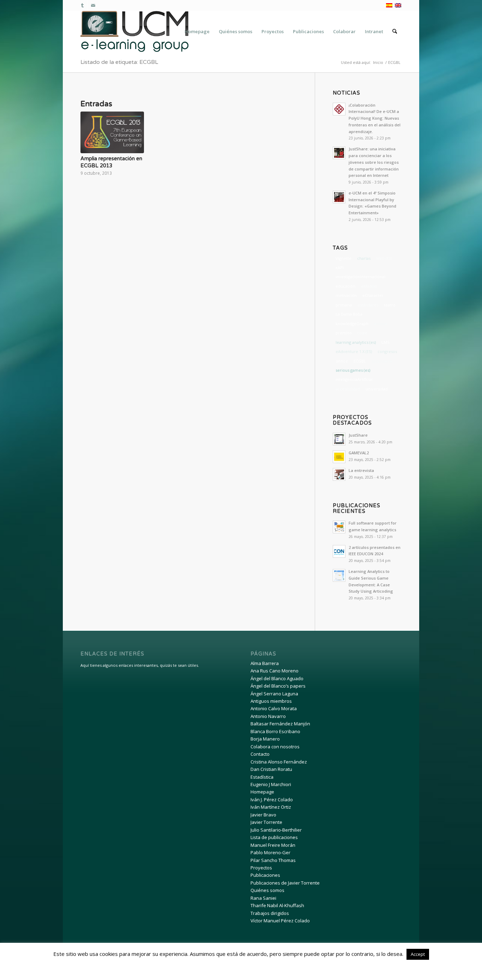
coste (362, 332)
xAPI (340, 267)
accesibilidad (348, 388)
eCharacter (373, 295)
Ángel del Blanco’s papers (278, 686)
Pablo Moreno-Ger (270, 852)
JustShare (358, 435)
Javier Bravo (263, 815)
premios (343, 332)
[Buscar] (395, 31)
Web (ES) (384, 258)
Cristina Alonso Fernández (279, 762)
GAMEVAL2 (359, 452)
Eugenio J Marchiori (271, 784)
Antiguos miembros (271, 701)
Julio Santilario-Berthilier (276, 830)
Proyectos (261, 867)
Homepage (262, 792)
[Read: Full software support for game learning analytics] (339, 527)
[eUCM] (134, 31)
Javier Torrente (266, 822)
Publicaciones (265, 875)
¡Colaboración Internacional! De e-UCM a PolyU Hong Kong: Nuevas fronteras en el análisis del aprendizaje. (374, 118)
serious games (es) (353, 370)
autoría (380, 323)
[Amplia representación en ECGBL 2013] (112, 132)
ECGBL (360, 361)
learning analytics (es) (356, 342)
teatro (390, 304)
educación (345, 286)
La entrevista (361, 470)
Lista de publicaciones (274, 837)
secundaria (382, 361)
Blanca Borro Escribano (275, 731)
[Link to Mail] (93, 5)
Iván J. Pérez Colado (272, 799)
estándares (367, 304)
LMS (385, 342)
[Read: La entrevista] (339, 474)
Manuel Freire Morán (273, 845)
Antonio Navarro (268, 716)
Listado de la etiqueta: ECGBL (119, 62)
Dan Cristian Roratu (271, 769)
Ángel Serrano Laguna (274, 693)
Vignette (343, 258)
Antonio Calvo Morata (274, 708)
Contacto (260, 754)
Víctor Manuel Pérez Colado (280, 920)
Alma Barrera (265, 663)
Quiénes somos (267, 890)
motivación (346, 295)
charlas (363, 258)
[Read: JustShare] (339, 439)
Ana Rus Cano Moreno (275, 670)
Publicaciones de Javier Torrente (285, 883)
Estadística (262, 777)
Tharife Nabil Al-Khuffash (277, 905)
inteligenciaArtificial (354, 379)
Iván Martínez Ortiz (271, 807)
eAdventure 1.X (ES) (354, 351)
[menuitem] (197, 31)
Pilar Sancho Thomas (273, 860)
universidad (377, 388)
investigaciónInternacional (360, 276)
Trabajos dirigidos (270, 913)
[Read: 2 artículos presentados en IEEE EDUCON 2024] (339, 551)
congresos (387, 351)
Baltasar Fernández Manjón (280, 723)
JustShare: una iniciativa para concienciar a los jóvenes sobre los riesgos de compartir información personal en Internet (374, 162)
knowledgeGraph (352, 323)
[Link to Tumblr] (82, 5)
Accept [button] (418, 954)
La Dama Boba (349, 314)
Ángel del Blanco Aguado (277, 678)
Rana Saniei (263, 898)
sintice (342, 361)
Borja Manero (265, 739)
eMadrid (369, 286)
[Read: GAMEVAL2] (339, 456)
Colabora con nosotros (275, 746)
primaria (344, 304)
